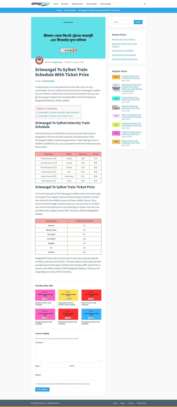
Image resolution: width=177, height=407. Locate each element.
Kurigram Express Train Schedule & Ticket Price (131, 98)
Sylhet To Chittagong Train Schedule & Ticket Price (131, 133)
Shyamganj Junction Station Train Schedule (66, 304)
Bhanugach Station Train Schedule (91, 323)
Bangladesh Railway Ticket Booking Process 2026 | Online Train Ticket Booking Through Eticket (132, 88)
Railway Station (77, 4)
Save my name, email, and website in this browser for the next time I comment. (64, 384)
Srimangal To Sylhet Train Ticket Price (55, 116)
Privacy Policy (141, 403)
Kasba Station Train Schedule (89, 304)
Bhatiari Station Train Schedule (43, 304)
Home (56, 4)
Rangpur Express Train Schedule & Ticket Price (131, 142)
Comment (39, 342)
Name (37, 366)
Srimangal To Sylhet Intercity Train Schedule (58, 112)
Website (38, 375)
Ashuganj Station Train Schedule (43, 323)
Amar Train (57, 62)
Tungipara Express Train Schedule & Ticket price (131, 77)
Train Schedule (91, 4)
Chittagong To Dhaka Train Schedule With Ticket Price (132, 124)
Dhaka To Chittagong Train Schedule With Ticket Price (132, 116)
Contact (131, 403)
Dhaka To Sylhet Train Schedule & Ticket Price (131, 107)
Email (72, 366)
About (123, 403)
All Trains (64, 4)
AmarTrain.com (41, 403)
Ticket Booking (105, 4)
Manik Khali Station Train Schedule (67, 323)
